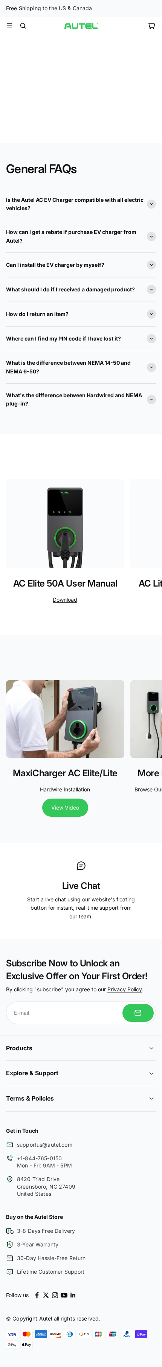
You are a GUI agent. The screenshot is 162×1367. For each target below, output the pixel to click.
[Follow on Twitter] (46, 1295)
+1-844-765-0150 (39, 1158)
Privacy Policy (124, 989)
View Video (65, 807)
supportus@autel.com (44, 1144)
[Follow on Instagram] (55, 1295)
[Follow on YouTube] (64, 1295)
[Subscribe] (138, 1013)
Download (65, 599)
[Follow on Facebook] (37, 1295)
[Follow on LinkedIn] (73, 1295)
